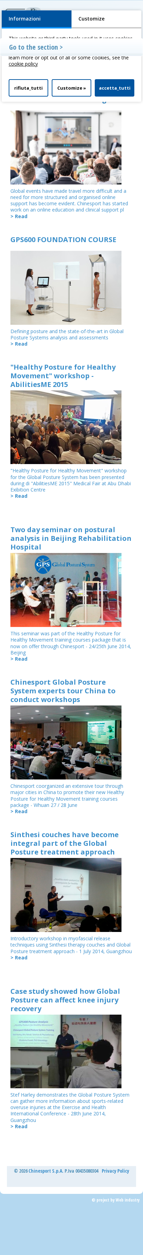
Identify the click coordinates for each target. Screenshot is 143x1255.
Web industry (128, 1200)
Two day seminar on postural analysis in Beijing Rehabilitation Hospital (71, 538)
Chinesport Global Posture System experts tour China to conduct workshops (63, 690)
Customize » (71, 88)
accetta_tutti (115, 88)
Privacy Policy (115, 1170)
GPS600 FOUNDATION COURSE (63, 239)
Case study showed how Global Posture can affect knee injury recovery (65, 999)
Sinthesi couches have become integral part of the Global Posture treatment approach (64, 843)
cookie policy (23, 63)
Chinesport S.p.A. (46, 1170)
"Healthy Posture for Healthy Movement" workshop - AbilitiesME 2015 (63, 375)
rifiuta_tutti (28, 88)
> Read (18, 216)
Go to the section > (36, 47)
